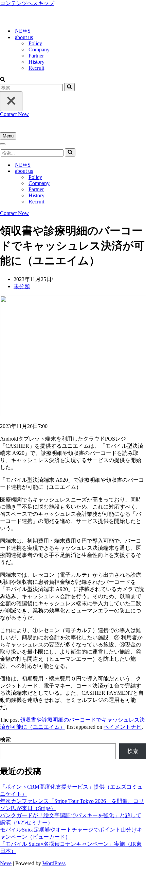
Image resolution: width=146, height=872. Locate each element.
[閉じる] (11, 101)
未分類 (22, 286)
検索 (5, 739)
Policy (35, 43)
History (36, 62)
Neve (6, 863)
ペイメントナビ (123, 727)
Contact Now (14, 114)
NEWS (23, 31)
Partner (36, 56)
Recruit (36, 68)
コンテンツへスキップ (27, 3)
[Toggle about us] (119, 171)
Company (39, 49)
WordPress (54, 863)
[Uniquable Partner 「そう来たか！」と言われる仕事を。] (34, 19)
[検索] (2, 80)
